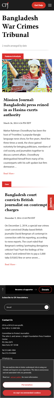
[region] (27, 378)
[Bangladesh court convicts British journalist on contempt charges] (27, 228)
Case (7, 184)
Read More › (9, 174)
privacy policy (16, 377)
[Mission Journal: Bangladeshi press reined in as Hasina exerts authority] (27, 75)
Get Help (38, 5)
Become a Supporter (24, 289)
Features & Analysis (13, 56)
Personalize (27, 385)
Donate (45, 289)
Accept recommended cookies (26, 393)
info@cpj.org (7, 358)
